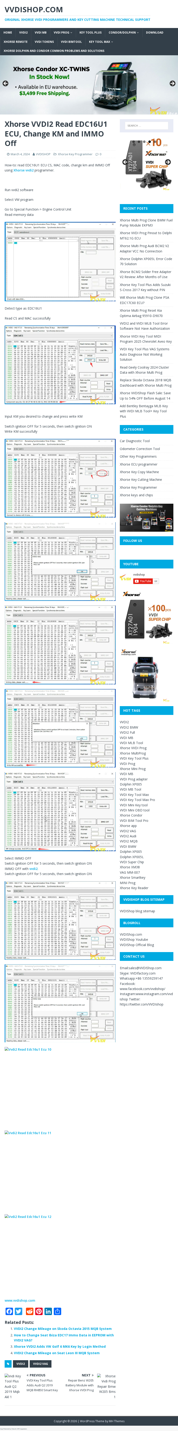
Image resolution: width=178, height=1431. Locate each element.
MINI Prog (127, 883)
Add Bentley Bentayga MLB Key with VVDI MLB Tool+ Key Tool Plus (144, 411)
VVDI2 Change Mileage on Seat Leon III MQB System (57, 1353)
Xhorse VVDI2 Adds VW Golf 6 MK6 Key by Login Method (60, 1346)
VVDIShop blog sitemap (137, 911)
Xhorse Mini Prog (133, 769)
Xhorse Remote (16, 42)
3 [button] (144, 141)
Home (7, 32)
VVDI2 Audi (128, 836)
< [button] (5, 83)
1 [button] (133, 141)
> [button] (172, 83)
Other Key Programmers (138, 456)
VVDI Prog (61, 32)
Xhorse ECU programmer (138, 464)
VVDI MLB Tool (131, 743)
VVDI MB (41, 32)
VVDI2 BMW (129, 727)
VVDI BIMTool (71, 42)
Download (154, 32)
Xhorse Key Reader (134, 888)
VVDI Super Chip (132, 862)
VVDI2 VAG (40, 1364)
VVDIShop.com (131, 934)
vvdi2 (33, 868)
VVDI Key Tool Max (134, 794)
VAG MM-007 (130, 872)
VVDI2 (23, 32)
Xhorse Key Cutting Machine (141, 479)
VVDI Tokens (44, 42)
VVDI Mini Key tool (134, 805)
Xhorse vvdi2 (23, 170)
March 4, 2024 (20, 154)
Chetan (13, 1429)
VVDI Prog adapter (134, 779)
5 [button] (155, 141)
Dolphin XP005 (131, 784)
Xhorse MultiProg (133, 753)
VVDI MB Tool (130, 789)
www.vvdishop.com (20, 1300)
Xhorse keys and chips (136, 495)
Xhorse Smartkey (132, 877)
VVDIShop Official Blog (137, 945)
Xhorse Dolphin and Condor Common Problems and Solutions (54, 51)
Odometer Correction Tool (140, 449)
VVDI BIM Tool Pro (134, 820)
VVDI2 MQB (129, 841)
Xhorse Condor (131, 815)
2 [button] (139, 141)
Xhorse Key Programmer (75, 154)
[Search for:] (147, 126)
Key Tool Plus (90, 32)
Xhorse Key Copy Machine (139, 472)
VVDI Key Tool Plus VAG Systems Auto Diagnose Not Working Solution (144, 354)
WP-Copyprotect (22, 1429)
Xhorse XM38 (130, 867)
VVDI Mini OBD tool (134, 810)
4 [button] (149, 141)
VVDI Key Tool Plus (134, 758)
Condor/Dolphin (122, 32)
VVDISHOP (43, 154)
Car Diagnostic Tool (135, 441)
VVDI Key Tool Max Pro (137, 800)
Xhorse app (128, 825)
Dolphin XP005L (132, 857)
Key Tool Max (99, 42)
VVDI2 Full (127, 732)
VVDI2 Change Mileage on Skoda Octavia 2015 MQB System (63, 1328)
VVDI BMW (128, 846)
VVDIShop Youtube (134, 939)
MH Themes (116, 1421)
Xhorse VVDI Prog (133, 748)
